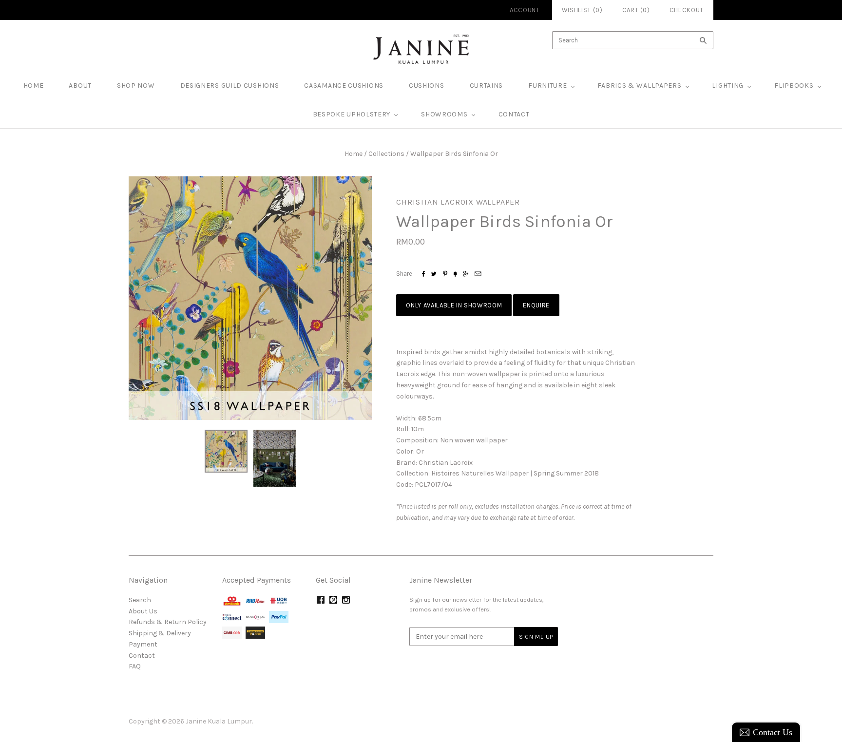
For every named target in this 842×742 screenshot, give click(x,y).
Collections (386, 154)
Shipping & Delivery (160, 633)
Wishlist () (582, 10)
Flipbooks (793, 85)
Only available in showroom (454, 305)
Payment (143, 644)
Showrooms (444, 114)
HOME (33, 85)
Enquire (536, 305)
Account (525, 10)
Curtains (486, 85)
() (636, 10)
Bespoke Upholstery (352, 114)
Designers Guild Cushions (229, 85)
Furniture (547, 85)
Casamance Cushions (343, 85)
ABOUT (80, 85)
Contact (514, 114)
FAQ (135, 666)
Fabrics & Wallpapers (639, 85)
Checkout (687, 10)
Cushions (426, 85)
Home (353, 154)
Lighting (728, 85)
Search (140, 600)
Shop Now (136, 85)
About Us (143, 611)
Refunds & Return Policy (168, 622)
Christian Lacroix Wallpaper (458, 202)
